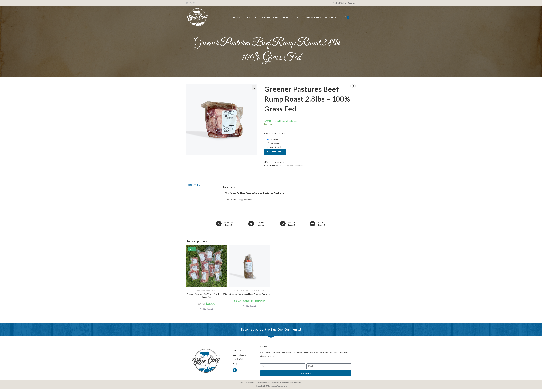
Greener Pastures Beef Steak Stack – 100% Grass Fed (206, 295)
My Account (350, 3)
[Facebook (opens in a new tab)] (190, 3)
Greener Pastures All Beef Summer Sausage (249, 294)
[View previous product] (349, 86)
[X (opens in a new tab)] (187, 3)
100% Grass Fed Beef (284, 165)
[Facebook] (235, 370)
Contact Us (337, 3)
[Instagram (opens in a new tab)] (194, 3)
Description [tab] (194, 185)
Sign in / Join (332, 17)
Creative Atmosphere (278, 386)
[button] (254, 87)
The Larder (298, 165)
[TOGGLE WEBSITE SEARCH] (355, 17)
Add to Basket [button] (206, 309)
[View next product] (354, 86)
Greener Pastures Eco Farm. (291, 383)
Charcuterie (238, 290)
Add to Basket (275, 152)
